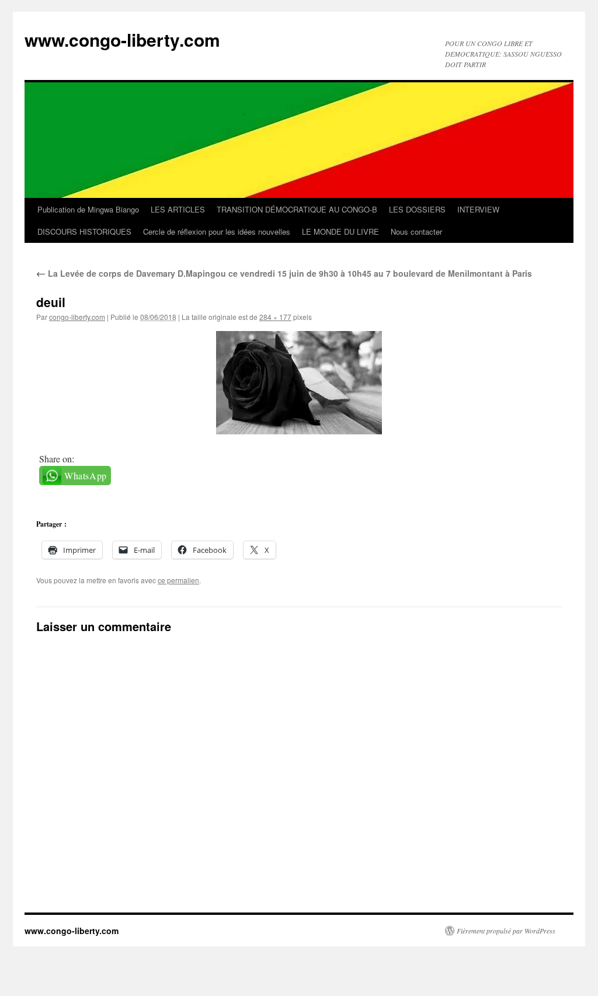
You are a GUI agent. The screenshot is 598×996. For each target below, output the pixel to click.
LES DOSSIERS (417, 209)
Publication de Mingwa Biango (88, 209)
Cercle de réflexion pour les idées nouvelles (216, 231)
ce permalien (178, 580)
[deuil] (299, 382)
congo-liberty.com (77, 317)
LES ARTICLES (178, 209)
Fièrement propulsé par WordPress (506, 930)
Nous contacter (416, 231)
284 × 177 (275, 317)
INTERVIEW (478, 209)
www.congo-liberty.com (122, 39)
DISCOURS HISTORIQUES (84, 231)
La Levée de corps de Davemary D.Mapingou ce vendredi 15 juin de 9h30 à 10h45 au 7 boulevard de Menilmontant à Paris (284, 273)
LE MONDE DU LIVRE (340, 231)
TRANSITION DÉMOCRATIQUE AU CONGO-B (297, 209)
